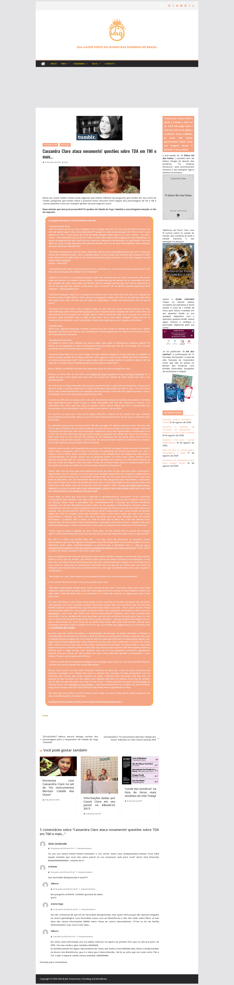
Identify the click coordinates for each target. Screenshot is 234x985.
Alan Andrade (57, 844)
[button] (67, 64)
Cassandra (79, 63)
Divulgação (65, 145)
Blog (95, 63)
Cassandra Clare (50, 145)
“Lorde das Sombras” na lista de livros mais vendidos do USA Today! (140, 792)
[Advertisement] (117, 87)
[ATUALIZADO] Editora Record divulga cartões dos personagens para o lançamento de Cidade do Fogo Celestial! (70, 739)
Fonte (45, 715)
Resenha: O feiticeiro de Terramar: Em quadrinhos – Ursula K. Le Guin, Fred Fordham (178, 430)
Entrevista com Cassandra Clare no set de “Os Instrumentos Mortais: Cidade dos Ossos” (58, 787)
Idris (63, 63)
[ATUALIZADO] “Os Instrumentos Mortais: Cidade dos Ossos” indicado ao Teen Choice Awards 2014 (130, 738)
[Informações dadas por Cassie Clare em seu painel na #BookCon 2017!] (99, 757)
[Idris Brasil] (43, 64)
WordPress (101, 979)
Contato (110, 63)
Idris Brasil (63, 979)
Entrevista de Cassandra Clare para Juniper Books (178, 461)
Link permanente (84, 848)
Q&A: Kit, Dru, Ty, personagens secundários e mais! (178, 451)
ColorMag (86, 979)
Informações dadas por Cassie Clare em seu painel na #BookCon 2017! (99, 803)
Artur (66, 162)
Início (54, 63)
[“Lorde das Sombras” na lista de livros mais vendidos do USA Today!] (140, 757)
